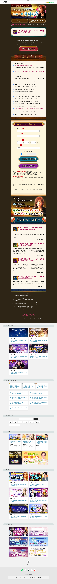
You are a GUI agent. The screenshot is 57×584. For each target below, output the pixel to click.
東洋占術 (15, 422)
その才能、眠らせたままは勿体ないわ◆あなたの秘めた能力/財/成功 (31, 244)
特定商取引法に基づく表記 (28, 310)
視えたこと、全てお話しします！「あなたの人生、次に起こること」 (31, 277)
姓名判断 (20, 422)
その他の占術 (32, 422)
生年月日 (19, 140)
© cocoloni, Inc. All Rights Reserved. (28, 580)
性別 (18, 145)
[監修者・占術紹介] (37, 22)
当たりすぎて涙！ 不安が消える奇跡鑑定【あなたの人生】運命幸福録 (31, 228)
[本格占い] (5, 2)
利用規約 (28, 191)
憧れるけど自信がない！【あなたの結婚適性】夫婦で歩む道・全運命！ (31, 260)
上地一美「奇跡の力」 (23, 24)
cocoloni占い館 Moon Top (15, 24)
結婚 (10, 422)
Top (28, 314)
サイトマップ (32, 315)
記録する (24, 154)
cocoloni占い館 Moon (28, 574)
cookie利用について (28, 573)
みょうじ (19, 128)
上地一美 (37, 422)
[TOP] (19, 22)
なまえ (18, 133)
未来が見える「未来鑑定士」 (14, 424)
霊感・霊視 (25, 422)
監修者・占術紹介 (25, 315)
